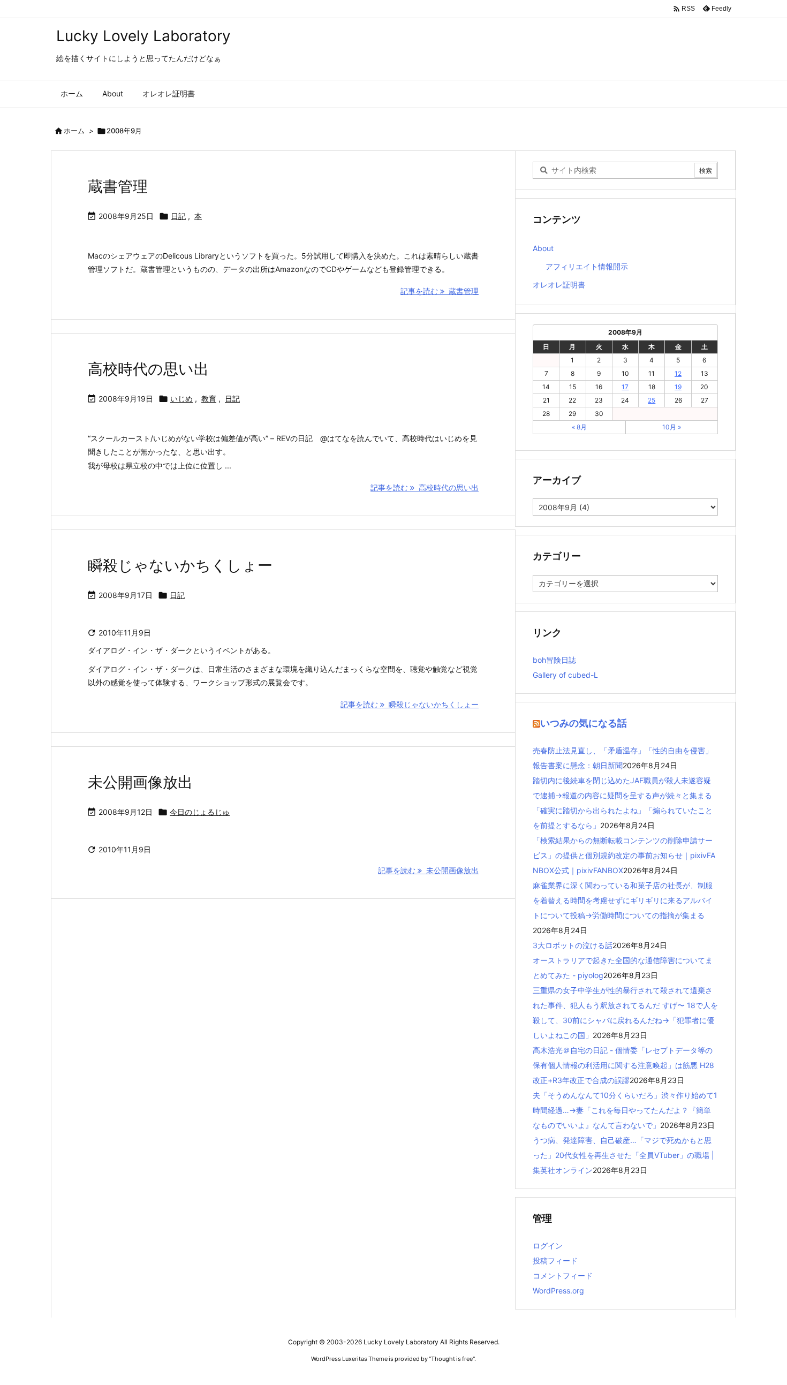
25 (651, 400)
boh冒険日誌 (554, 659)
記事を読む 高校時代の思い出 (424, 487)
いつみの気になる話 (583, 723)
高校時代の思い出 (148, 369)
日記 (178, 216)
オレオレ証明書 (559, 284)
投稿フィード (555, 1260)
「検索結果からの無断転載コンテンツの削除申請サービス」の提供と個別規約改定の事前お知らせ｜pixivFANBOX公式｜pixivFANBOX (624, 855)
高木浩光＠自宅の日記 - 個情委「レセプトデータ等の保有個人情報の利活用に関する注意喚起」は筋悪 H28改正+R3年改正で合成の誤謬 (623, 1065)
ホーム (74, 130)
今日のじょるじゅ (200, 811)
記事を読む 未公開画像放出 (428, 870)
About (543, 248)
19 (678, 387)
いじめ (181, 398)
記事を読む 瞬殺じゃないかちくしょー (409, 704)
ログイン (548, 1245)
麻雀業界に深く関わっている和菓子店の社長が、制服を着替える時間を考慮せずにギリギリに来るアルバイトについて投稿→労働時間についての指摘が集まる (623, 900)
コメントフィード (563, 1275)
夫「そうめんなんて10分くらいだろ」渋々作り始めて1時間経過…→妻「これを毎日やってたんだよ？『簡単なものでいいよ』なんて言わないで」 (625, 1110)
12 (678, 373)
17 (625, 387)
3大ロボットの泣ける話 (572, 945)
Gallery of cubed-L (565, 674)
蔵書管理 (118, 186)
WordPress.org (558, 1290)
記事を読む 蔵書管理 (439, 291)
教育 (208, 398)
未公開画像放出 (140, 782)
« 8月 (579, 427)
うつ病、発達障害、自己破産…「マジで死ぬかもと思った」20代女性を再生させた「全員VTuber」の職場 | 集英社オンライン (623, 1155)
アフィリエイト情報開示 (587, 266)
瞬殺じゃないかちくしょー (180, 565)
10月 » (671, 427)
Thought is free (452, 1359)
